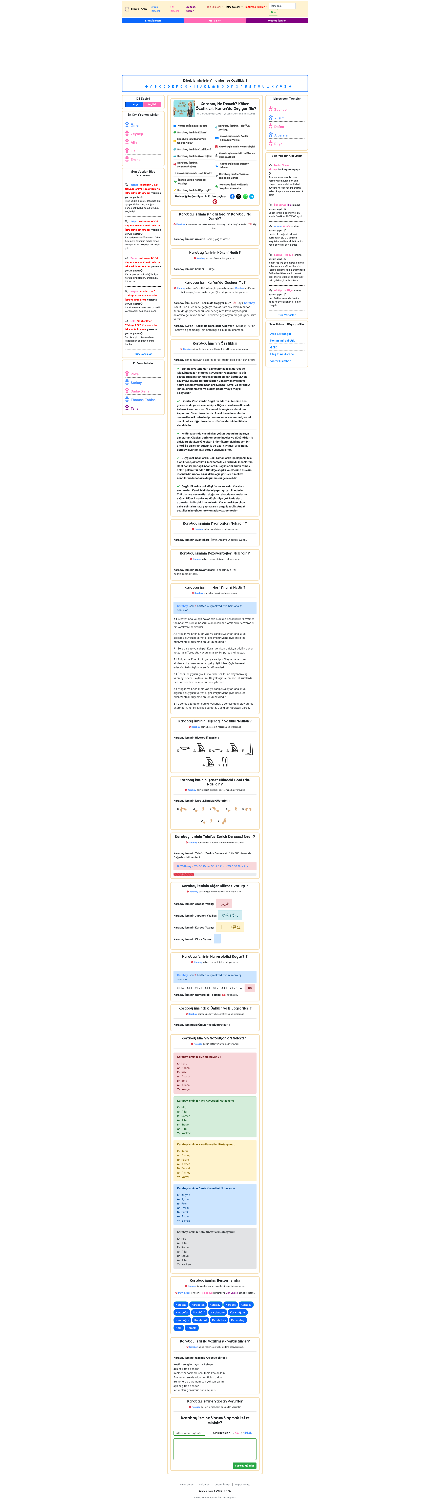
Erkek (248, 1432)
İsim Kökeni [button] (233, 7)
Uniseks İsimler (190, 9)
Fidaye (273, 169)
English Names (242, 1484)
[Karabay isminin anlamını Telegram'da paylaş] (252, 196)
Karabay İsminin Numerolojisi (237, 146)
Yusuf (279, 118)
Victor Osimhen (280, 361)
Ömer (135, 125)
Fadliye (288, 254)
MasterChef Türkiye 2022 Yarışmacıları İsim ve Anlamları (142, 295)
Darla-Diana (140, 391)
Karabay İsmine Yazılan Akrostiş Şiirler (234, 176)
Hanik (286, 226)
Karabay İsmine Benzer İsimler (234, 165)
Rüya (278, 144)
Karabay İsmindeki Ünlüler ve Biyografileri (237, 155)
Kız (237, 1432)
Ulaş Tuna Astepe (282, 354)
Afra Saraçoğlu (280, 333)
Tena (134, 408)
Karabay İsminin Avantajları (194, 156)
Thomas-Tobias (143, 400)
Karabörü (199, 1312)
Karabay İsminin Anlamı (192, 125)
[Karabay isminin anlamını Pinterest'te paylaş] (215, 201)
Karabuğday (238, 1312)
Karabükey (219, 1320)
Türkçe (134, 104)
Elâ (133, 151)
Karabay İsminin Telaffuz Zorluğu (234, 127)
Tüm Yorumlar (143, 354)
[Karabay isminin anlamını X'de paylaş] (239, 196)
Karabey (246, 1304)
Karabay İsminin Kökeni (191, 132)
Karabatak (198, 1304)
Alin (134, 143)
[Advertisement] (215, 49)
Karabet (231, 1304)
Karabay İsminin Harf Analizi (194, 173)
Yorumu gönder (244, 1465)
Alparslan (281, 135)
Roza (135, 374)
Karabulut (200, 1320)
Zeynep (137, 134)
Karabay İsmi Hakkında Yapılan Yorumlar (234, 186)
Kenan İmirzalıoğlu (282, 340)
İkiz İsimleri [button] (214, 7)
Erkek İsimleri (155, 9)
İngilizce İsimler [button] (255, 7)
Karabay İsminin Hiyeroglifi (194, 190)
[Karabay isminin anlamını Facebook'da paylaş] (232, 196)
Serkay (136, 383)
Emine (136, 160)
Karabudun (217, 1312)
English (152, 104)
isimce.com (138, 9)
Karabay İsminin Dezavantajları (187, 164)
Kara (179, 1328)
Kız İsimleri (174, 9)
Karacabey (238, 1320)
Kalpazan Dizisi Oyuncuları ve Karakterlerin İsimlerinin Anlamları (142, 188)
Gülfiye (288, 290)
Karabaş (181, 1304)
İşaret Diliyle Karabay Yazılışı (192, 181)
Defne (279, 127)
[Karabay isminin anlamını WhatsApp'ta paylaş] (246, 196)
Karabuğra (182, 1320)
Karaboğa (182, 1312)
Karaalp (192, 1328)
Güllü (273, 347)
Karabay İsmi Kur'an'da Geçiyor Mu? (191, 140)
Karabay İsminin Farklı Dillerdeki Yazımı (234, 138)
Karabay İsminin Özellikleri (194, 149)
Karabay (215, 1304)
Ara (273, 12)
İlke (289, 204)
